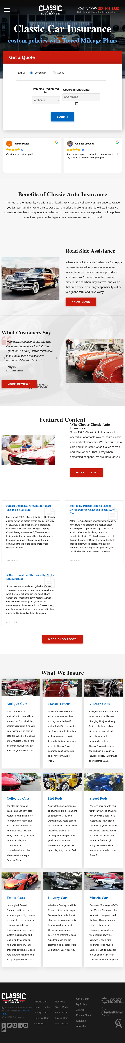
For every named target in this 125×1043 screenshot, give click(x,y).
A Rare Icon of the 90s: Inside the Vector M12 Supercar (30, 577)
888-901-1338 (108, 8)
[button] (6, 9)
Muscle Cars (99, 897)
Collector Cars (18, 798)
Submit (62, 116)
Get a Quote (82, 999)
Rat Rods (60, 1001)
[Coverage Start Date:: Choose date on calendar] (76, 103)
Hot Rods (55, 798)
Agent (60, 72)
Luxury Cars (58, 897)
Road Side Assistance (90, 251)
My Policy (81, 1004)
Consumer (40, 72)
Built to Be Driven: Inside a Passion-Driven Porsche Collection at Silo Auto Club (92, 509)
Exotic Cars (16, 897)
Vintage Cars (99, 703)
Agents (80, 1010)
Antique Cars (17, 703)
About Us (81, 1026)
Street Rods (98, 798)
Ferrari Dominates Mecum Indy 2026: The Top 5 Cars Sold (28, 507)
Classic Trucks (59, 703)
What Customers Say (26, 332)
